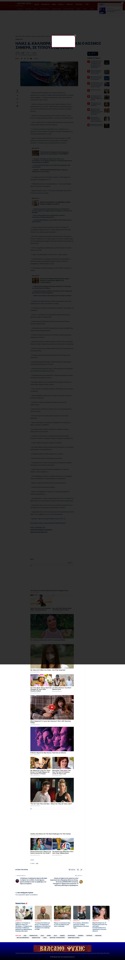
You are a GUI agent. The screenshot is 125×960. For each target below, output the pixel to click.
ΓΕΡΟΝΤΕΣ (89, 935)
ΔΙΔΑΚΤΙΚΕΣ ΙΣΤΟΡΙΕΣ (73, 937)
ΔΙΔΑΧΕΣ (62, 935)
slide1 (42, 935)
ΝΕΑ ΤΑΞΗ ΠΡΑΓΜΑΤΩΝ (23, 937)
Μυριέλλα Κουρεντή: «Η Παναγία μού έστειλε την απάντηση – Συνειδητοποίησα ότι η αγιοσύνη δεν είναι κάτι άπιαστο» (99, 927)
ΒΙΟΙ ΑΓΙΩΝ (98, 935)
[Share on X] (77, 869)
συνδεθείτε (34, 895)
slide (37, 863)
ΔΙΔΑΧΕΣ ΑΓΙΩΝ (36, 937)
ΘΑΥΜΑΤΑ (80, 935)
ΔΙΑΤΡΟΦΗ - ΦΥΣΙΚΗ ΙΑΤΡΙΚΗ (57, 937)
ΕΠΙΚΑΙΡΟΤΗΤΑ (18, 920)
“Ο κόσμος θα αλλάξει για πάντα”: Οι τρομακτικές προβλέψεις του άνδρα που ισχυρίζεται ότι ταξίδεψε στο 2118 (42, 926)
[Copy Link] (81, 869)
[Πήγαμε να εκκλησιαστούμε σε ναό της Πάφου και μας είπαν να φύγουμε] (62, 912)
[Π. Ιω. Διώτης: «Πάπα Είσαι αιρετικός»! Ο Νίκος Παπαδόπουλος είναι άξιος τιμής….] (81, 912)
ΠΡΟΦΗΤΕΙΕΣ (71, 935)
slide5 (44, 937)
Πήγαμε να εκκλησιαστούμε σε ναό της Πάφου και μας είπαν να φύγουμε (62, 924)
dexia (55, 935)
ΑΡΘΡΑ (49, 935)
